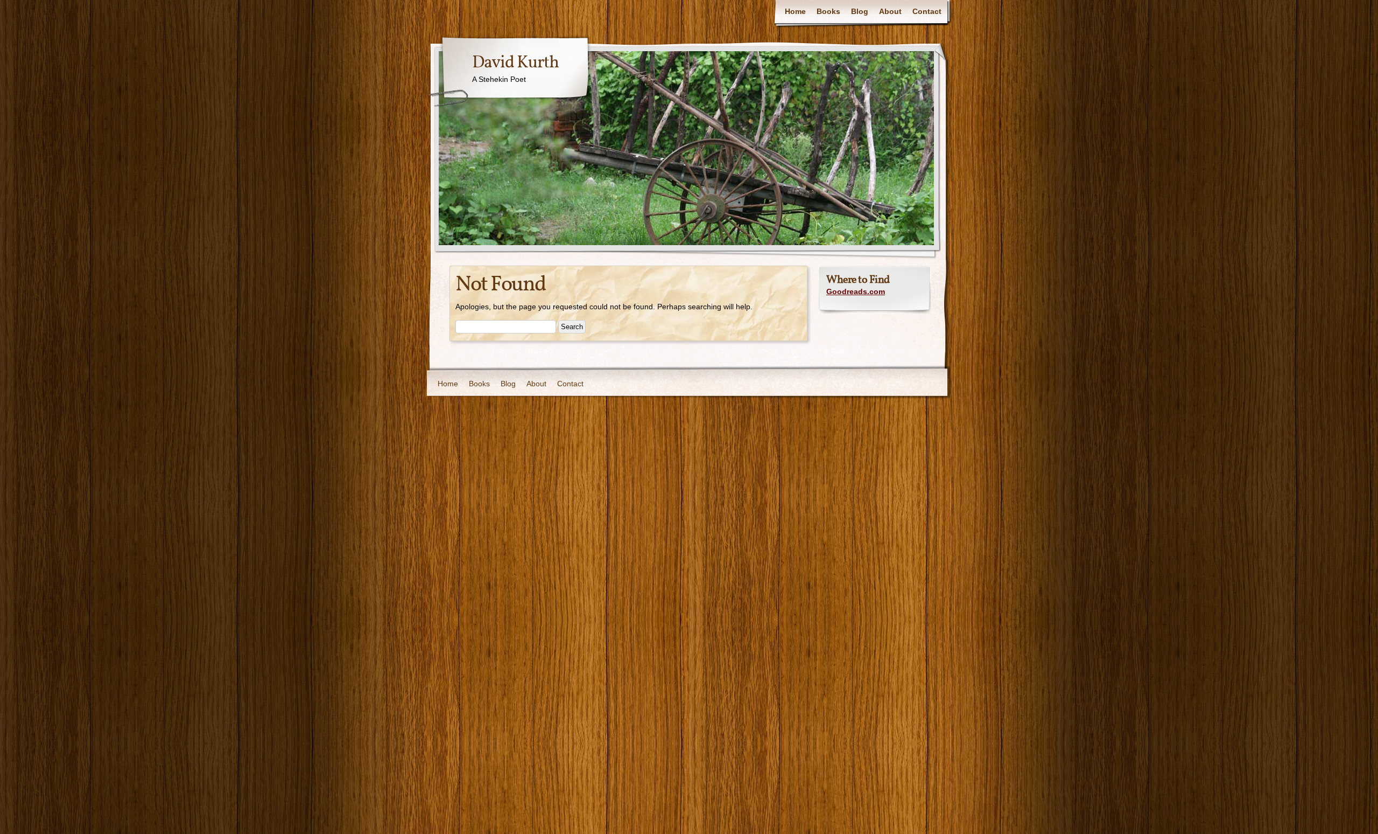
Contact (926, 11)
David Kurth (515, 63)
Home (795, 11)
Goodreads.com (855, 291)
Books (828, 11)
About (890, 11)
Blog (859, 11)
